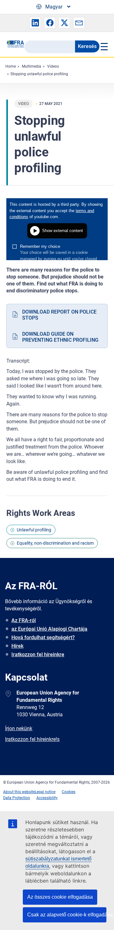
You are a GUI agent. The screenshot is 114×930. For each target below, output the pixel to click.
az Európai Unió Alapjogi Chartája (49, 629)
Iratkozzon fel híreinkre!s (32, 739)
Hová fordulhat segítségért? (43, 637)
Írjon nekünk (18, 728)
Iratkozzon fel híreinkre (37, 655)
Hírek (17, 646)
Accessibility (47, 798)
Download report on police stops (59, 315)
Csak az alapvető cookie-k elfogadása (66, 914)
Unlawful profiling (34, 529)
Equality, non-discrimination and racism (55, 543)
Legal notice (45, 792)
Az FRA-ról (23, 620)
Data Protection (16, 798)
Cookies (68, 792)
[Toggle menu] (103, 46)
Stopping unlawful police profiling (39, 74)
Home (10, 66)
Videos (53, 66)
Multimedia (31, 66)
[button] (35, 22)
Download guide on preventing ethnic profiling (60, 337)
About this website (19, 792)
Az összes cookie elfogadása (60, 897)
